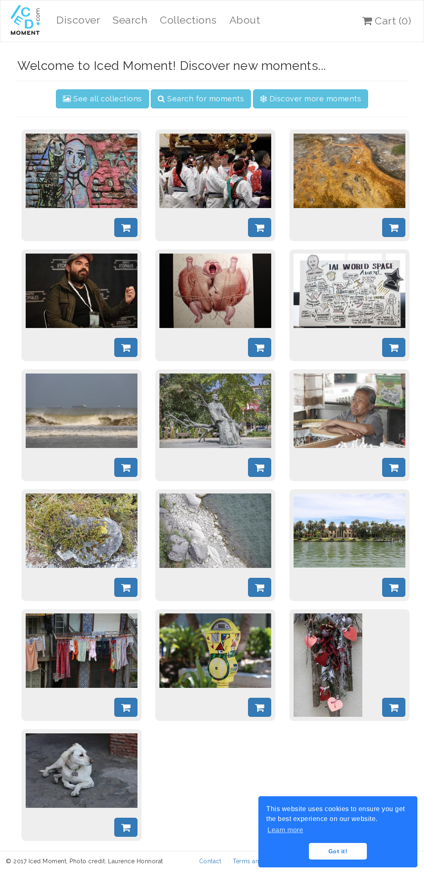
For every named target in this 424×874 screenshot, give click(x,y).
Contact (210, 861)
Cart (392, 20)
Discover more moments (314, 98)
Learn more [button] (285, 829)
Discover (78, 20)
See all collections (106, 98)
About (244, 20)
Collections (188, 20)
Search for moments (204, 98)
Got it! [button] (338, 851)
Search (130, 20)
